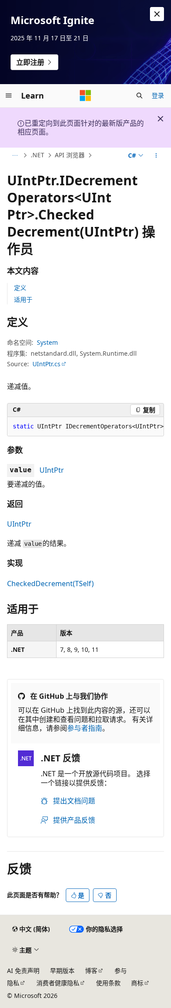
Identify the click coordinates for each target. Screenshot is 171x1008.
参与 (120, 970)
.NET (37, 155)
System (47, 342)
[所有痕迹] (14, 156)
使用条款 (108, 983)
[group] (85, 426)
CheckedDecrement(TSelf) (50, 583)
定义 (20, 287)
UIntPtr (51, 470)
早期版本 (62, 970)
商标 (137, 983)
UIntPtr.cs (46, 364)
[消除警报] (157, 14)
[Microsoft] (85, 95)
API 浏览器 (70, 155)
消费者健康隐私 (57, 983)
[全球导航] (9, 95)
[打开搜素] (139, 95)
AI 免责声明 (23, 970)
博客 (91, 970)
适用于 (23, 299)
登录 (158, 95)
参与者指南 (84, 728)
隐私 (13, 983)
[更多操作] (156, 156)
